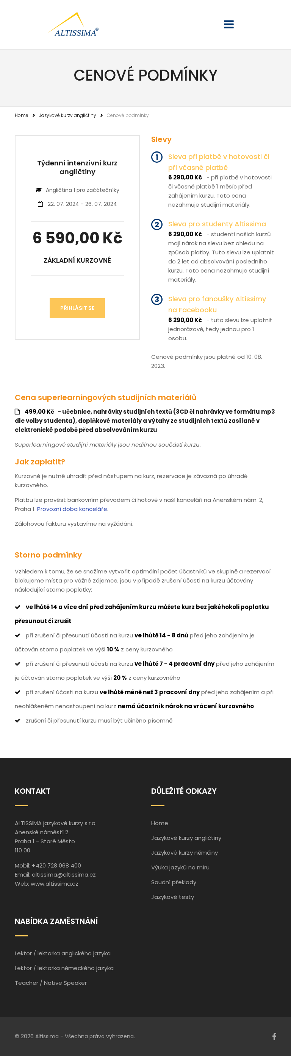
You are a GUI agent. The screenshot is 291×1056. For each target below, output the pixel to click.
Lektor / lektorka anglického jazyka (63, 953)
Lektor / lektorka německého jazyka (64, 968)
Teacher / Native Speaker (51, 983)
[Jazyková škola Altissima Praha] (73, 25)
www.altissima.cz (54, 884)
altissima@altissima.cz (64, 874)
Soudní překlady (173, 882)
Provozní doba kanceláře (72, 509)
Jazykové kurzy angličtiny (67, 115)
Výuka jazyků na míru (180, 867)
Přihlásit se (77, 308)
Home (21, 115)
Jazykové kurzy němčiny (184, 853)
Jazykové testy (172, 897)
